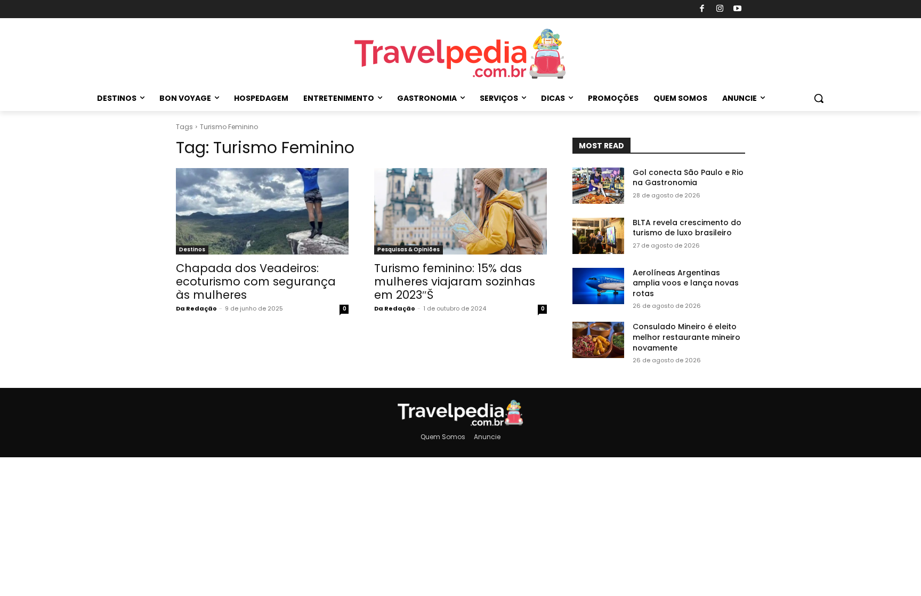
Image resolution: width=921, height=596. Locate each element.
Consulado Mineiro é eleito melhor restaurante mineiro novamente (686, 337)
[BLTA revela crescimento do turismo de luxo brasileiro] (598, 236)
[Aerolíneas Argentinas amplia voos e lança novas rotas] (598, 286)
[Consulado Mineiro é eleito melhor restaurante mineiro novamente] (598, 340)
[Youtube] (738, 9)
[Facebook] (702, 9)
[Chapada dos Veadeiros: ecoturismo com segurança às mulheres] (262, 211)
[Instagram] (720, 9)
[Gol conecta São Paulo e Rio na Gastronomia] (598, 186)
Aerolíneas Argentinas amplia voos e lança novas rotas (686, 283)
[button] (818, 98)
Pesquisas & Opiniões (408, 249)
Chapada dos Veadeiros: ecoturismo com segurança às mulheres (256, 281)
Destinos (192, 249)
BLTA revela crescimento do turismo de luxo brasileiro (687, 228)
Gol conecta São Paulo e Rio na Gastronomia (688, 177)
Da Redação (196, 308)
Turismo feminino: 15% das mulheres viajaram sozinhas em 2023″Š (454, 281)
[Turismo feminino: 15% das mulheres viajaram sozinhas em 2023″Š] (460, 211)
